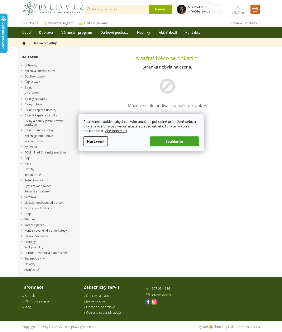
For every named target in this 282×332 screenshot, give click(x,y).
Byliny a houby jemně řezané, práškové (44, 122)
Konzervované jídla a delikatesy (45, 230)
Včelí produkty (33, 247)
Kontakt (30, 295)
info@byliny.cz (161, 295)
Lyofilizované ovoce (37, 186)
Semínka (30, 197)
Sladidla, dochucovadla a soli (43, 203)
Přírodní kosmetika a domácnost (46, 253)
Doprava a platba (98, 295)
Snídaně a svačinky (37, 191)
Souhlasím (174, 141)
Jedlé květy (31, 93)
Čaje (27, 158)
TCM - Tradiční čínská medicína (45, 152)
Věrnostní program (60, 23)
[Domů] (25, 42)
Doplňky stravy (34, 76)
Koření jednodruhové (38, 136)
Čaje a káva (32, 82)
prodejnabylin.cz (147, 302)
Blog (28, 307)
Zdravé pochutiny (36, 236)
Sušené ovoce (33, 180)
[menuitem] (26, 32)
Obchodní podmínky (100, 307)
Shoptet (219, 327)
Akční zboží (31, 270)
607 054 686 (161, 288)
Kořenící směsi (34, 141)
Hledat (160, 9)
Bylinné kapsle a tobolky (40, 115)
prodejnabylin (154, 302)
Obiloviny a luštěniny (38, 208)
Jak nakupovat (96, 301)
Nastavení (95, 141)
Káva (27, 163)
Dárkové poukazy (96, 23)
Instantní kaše (33, 175)
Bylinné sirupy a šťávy (38, 130)
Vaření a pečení (34, 225)
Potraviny (30, 65)
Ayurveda (30, 147)
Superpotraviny (34, 258)
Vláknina (29, 219)
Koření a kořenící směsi (40, 71)
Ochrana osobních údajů (103, 312)
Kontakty (251, 23)
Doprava (236, 23)
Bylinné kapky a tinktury (40, 110)
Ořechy (29, 169)
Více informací (116, 131)
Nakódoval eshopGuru (244, 327)
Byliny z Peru (33, 104)
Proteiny (30, 242)
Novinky (29, 264)
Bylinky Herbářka (35, 99)
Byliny (28, 87)
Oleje (28, 214)
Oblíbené (32, 23)
